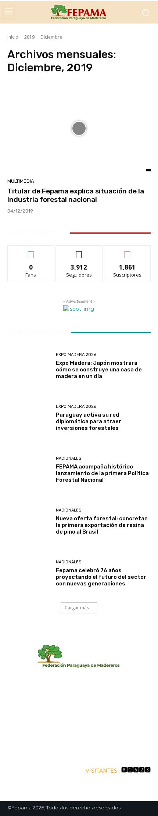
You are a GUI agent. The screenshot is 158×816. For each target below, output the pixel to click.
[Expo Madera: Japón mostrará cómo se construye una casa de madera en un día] (28, 366)
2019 (29, 37)
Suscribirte (127, 251)
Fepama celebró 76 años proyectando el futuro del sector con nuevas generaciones (101, 577)
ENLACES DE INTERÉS (79, 751)
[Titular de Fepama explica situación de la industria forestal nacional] (79, 128)
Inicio (12, 37)
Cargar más (77, 608)
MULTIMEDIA (20, 181)
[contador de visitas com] (136, 770)
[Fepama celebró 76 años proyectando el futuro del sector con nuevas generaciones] (28, 573)
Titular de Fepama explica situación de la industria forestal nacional (75, 195)
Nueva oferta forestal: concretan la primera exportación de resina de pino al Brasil (102, 525)
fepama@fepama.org (97, 720)
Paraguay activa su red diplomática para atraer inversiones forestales (88, 421)
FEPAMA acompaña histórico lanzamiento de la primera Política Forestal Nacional (102, 473)
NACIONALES (68, 458)
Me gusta (31, 251)
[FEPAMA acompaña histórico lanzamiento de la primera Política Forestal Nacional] (28, 469)
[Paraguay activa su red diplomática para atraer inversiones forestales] (28, 417)
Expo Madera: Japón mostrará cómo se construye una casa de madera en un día (99, 370)
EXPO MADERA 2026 (76, 355)
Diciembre (51, 37)
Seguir (79, 251)
